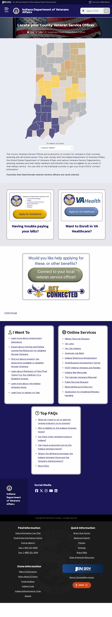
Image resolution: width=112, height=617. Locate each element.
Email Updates (28, 581)
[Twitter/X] (41, 490)
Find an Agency (28, 543)
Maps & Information (28, 571)
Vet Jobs (69, 343)
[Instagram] (46, 490)
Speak (81, 585)
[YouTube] (51, 490)
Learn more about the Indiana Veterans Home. (25, 385)
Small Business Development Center (82, 362)
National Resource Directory (79, 386)
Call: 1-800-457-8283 (28, 548)
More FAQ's (43, 465)
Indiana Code (28, 586)
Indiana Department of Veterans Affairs (45, 10)
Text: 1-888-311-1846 (28, 552)
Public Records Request (76, 382)
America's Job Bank (74, 353)
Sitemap (82, 548)
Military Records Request (77, 338)
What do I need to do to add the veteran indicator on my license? (54, 421)
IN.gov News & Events (28, 576)
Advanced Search (82, 538)
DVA (32, 32)
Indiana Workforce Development (81, 358)
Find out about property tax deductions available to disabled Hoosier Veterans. (27, 363)
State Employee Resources (81, 557)
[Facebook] (36, 490)
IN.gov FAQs (82, 552)
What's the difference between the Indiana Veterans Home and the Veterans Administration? (55, 457)
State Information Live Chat (28, 533)
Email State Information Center (28, 538)
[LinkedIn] (55, 490)
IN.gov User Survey (81, 533)
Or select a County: (55, 143)
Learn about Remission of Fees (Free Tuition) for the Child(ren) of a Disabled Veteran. (29, 375)
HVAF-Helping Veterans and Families (83, 367)
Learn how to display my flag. (25, 392)
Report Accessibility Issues (82, 577)
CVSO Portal (10, 313)
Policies (81, 543)
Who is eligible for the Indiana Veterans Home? (57, 430)
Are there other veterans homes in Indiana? (55, 438)
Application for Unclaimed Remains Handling (82, 393)
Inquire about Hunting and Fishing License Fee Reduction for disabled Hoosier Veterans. (28, 350)
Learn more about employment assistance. (26, 340)
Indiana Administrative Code (28, 591)
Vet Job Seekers (73, 348)
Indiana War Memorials (76, 372)
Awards (28, 596)
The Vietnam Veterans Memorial (81, 377)
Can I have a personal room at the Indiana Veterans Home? (55, 447)
